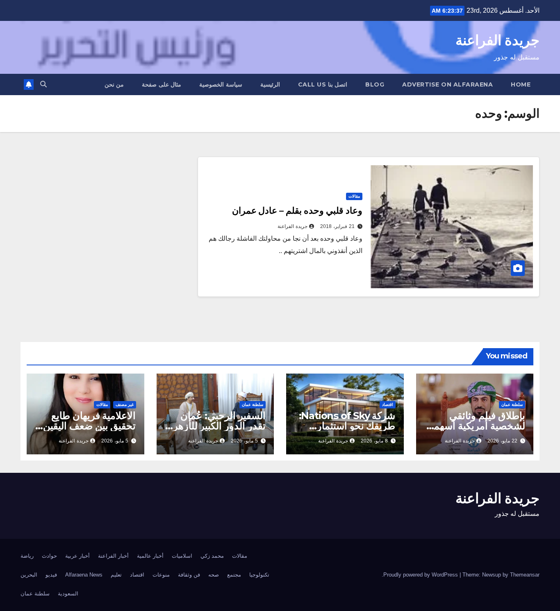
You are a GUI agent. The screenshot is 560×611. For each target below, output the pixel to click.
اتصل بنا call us (323, 84)
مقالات (354, 196)
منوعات (161, 575)
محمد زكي (212, 556)
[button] (43, 84)
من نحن (114, 84)
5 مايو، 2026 (244, 441)
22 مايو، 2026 (502, 441)
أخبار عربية (77, 556)
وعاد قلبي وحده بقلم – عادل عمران (297, 210)
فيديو (51, 575)
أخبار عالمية (150, 556)
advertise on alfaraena (447, 84)
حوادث (49, 556)
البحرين (28, 575)
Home (520, 84)
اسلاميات (182, 556)
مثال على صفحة (161, 84)
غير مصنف (125, 404)
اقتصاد (387, 404)
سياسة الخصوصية (220, 84)
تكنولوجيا (259, 575)
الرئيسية (270, 84)
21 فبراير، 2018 (337, 226)
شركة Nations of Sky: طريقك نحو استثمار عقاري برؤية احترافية (347, 426)
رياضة (27, 556)
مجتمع (234, 575)
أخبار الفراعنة (113, 556)
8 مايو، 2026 (374, 441)
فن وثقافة (189, 575)
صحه (213, 575)
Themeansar (525, 575)
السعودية (68, 593)
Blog (374, 84)
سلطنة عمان (512, 404)
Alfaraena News (83, 575)
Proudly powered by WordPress (421, 575)
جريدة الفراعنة (497, 40)
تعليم (116, 575)
